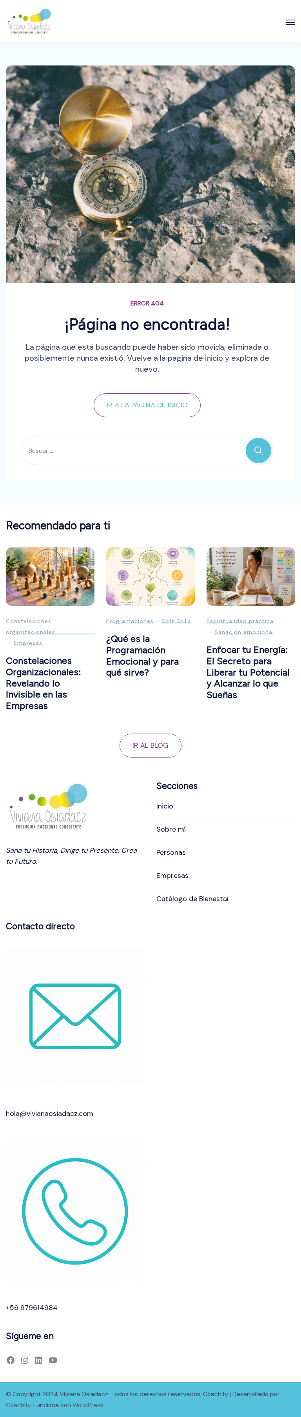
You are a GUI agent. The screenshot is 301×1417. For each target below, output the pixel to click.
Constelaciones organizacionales (30, 627)
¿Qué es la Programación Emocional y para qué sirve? (142, 655)
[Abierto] (290, 22)
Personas (171, 852)
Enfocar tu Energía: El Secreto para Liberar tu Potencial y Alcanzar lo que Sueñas (248, 672)
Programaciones (130, 621)
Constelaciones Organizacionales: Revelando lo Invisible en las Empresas (43, 683)
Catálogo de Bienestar (193, 898)
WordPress (88, 1405)
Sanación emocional (244, 632)
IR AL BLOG (150, 745)
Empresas (28, 643)
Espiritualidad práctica (240, 621)
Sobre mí (171, 829)
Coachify (18, 1405)
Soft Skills (176, 621)
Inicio (164, 806)
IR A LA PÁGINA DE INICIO (147, 405)
